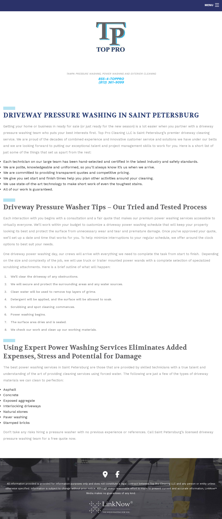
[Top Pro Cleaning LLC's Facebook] (117, 475)
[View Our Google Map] (105, 475)
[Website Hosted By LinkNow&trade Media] (111, 507)
